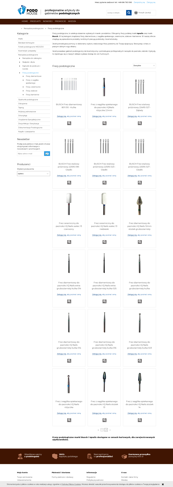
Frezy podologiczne (30, 73)
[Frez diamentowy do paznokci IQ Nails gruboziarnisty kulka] (139, 266)
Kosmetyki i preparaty (27, 51)
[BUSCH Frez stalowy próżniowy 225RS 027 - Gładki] (139, 147)
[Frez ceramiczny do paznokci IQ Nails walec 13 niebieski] (104, 206)
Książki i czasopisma (26, 132)
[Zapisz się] (47, 153)
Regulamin (91, 477)
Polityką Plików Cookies (71, 484)
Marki (20, 39)
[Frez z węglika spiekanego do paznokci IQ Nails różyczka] (69, 385)
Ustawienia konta (24, 480)
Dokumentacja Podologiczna (30, 128)
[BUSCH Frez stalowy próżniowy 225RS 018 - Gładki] (69, 147)
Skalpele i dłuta (28, 62)
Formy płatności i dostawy (62, 477)
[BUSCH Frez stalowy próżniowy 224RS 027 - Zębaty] (139, 88)
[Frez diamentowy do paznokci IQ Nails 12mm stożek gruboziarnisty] (139, 206)
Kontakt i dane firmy (129, 477)
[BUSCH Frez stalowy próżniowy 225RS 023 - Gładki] (104, 147)
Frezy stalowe (31, 91)
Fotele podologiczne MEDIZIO (31, 47)
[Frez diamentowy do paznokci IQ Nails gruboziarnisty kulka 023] (139, 325)
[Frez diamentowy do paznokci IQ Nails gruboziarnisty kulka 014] (69, 325)
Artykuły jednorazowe (27, 112)
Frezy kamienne (32, 95)
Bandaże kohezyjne (26, 43)
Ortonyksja (22, 116)
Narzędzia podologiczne (28, 55)
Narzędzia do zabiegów (32, 58)
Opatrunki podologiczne (28, 100)
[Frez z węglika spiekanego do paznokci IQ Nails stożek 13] (104, 385)
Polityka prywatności (94, 480)
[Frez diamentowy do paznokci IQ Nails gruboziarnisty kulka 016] (104, 325)
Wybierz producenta (25, 169)
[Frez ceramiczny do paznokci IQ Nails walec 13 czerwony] (69, 206)
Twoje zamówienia (24, 477)
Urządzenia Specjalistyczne (29, 120)
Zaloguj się (61, 116)
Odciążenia (22, 104)
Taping (21, 108)
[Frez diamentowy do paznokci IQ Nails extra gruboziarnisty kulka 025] (104, 266)
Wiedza (124, 480)
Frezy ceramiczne (33, 87)
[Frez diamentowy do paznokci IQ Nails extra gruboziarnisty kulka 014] (69, 266)
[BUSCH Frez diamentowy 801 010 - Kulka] (69, 88)
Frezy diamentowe (33, 76)
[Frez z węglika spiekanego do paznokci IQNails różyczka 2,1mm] (104, 88)
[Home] (49, 10)
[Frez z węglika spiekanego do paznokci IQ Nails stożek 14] (139, 385)
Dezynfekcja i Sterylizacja (28, 124)
